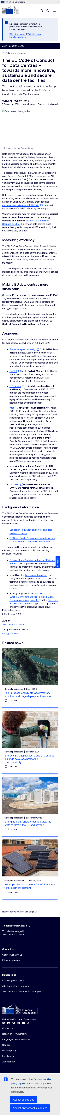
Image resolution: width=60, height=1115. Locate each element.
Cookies (6, 1045)
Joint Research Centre (13, 624)
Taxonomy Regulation (36, 575)
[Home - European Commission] (10, 10)
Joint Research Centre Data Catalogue (21, 991)
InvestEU (34, 600)
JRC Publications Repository (16, 986)
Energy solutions (10, 633)
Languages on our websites (16, 1039)
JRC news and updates (15, 53)
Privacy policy (9, 1050)
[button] (19, 911)
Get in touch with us (12, 954)
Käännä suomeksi (17, 34)
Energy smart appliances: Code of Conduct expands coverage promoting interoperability (29, 759)
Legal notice (8, 1056)
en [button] (41, 11)
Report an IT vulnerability (14, 1033)
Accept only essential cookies (30, 1108)
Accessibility (8, 1061)
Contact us (7, 1028)
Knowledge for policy (13, 980)
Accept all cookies (23, 1099)
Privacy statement (11, 960)
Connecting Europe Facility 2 (32, 596)
